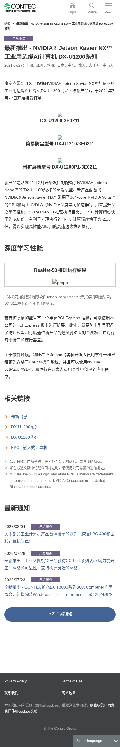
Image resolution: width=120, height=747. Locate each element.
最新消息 (19, 416)
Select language (89, 741)
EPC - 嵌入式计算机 (29, 447)
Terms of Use (72, 681)
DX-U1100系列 (24, 437)
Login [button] (75, 9)
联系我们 (11, 693)
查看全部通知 (60, 614)
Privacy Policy (15, 681)
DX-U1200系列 (24, 427)
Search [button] (94, 9)
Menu (108, 12)
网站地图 (69, 693)
